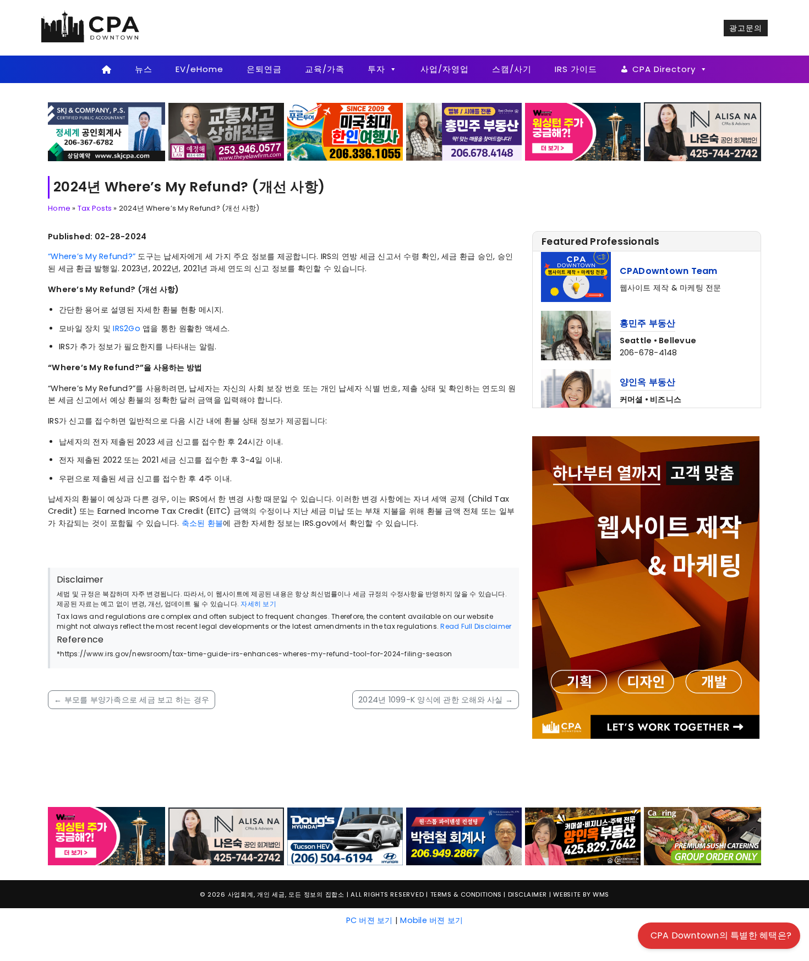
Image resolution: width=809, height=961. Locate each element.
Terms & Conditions (466, 819)
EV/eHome (199, 69)
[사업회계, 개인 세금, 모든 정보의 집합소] (90, 27)
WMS (601, 819)
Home (59, 208)
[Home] (106, 69)
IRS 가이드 (576, 69)
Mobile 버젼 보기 (431, 844)
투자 (376, 69)
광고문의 (745, 28)
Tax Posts (95, 208)
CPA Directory (664, 69)
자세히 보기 (258, 603)
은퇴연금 (264, 69)
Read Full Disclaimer (475, 626)
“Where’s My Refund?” (91, 256)
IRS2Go (126, 328)
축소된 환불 (202, 523)
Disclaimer (527, 819)
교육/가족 (325, 69)
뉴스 (143, 69)
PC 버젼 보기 (369, 844)
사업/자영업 (444, 69)
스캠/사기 (512, 69)
